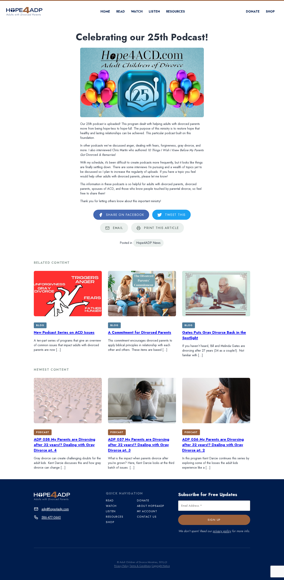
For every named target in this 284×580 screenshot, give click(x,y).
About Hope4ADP (150, 506)
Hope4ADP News (148, 243)
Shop (270, 11)
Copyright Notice (160, 566)
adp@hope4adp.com (55, 509)
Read (120, 11)
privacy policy (222, 531)
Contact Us (146, 517)
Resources (175, 11)
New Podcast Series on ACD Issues (64, 332)
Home (105, 11)
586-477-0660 (51, 517)
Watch (137, 11)
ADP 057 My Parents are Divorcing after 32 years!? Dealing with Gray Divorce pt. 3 (138, 445)
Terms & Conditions (140, 566)
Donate (253, 11)
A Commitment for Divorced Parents (139, 332)
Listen (154, 11)
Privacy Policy (121, 566)
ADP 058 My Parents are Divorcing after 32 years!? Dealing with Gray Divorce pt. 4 (64, 445)
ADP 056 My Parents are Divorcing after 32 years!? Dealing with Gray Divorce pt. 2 (213, 445)
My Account (147, 511)
